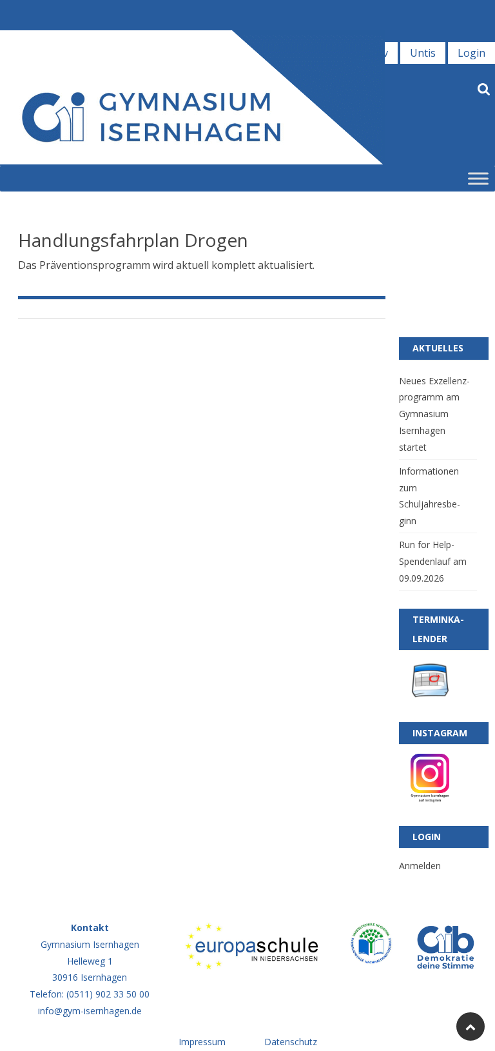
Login (471, 53)
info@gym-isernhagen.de (90, 1011)
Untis (423, 53)
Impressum (202, 1042)
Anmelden (420, 865)
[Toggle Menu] (478, 178)
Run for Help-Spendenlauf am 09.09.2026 (433, 561)
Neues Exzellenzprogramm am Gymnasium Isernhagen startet (434, 414)
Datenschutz (290, 1042)
